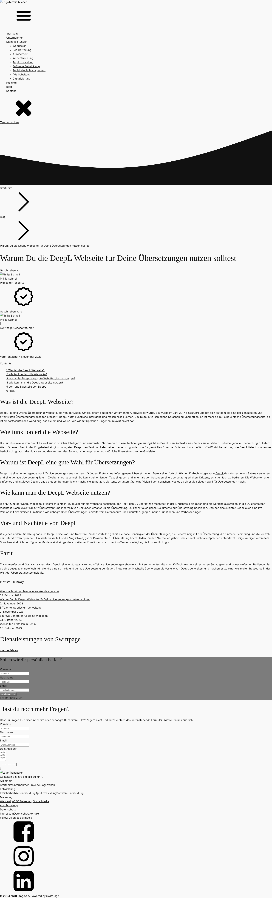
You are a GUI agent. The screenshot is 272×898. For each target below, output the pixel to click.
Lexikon (50, 784)
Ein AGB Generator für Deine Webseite (24, 615)
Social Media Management (29, 70)
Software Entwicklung (26, 66)
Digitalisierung (21, 78)
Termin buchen (18, 2)
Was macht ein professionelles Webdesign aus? (29, 591)
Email (3, 685)
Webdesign (19, 45)
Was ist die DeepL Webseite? (25, 370)
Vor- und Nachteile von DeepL (26, 386)
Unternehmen (14, 37)
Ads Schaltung (22, 74)
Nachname (6, 677)
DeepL (219, 473)
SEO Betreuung (23, 801)
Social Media (41, 801)
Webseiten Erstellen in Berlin (18, 624)
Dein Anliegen (8, 748)
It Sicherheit (20, 54)
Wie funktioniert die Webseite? (26, 374)
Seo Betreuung (22, 49)
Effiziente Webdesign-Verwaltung (21, 607)
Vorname (5, 669)
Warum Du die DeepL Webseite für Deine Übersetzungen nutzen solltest (45, 599)
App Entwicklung (23, 62)
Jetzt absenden (8, 694)
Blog (9, 86)
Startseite (12, 33)
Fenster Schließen (11, 698)
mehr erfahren (9, 650)
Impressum (7, 813)
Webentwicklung (23, 58)
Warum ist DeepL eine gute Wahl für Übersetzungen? (40, 378)
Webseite (256, 477)
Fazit (10, 390)
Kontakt (11, 90)
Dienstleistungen (16, 41)
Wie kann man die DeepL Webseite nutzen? (34, 382)
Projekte (11, 82)
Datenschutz (22, 813)
